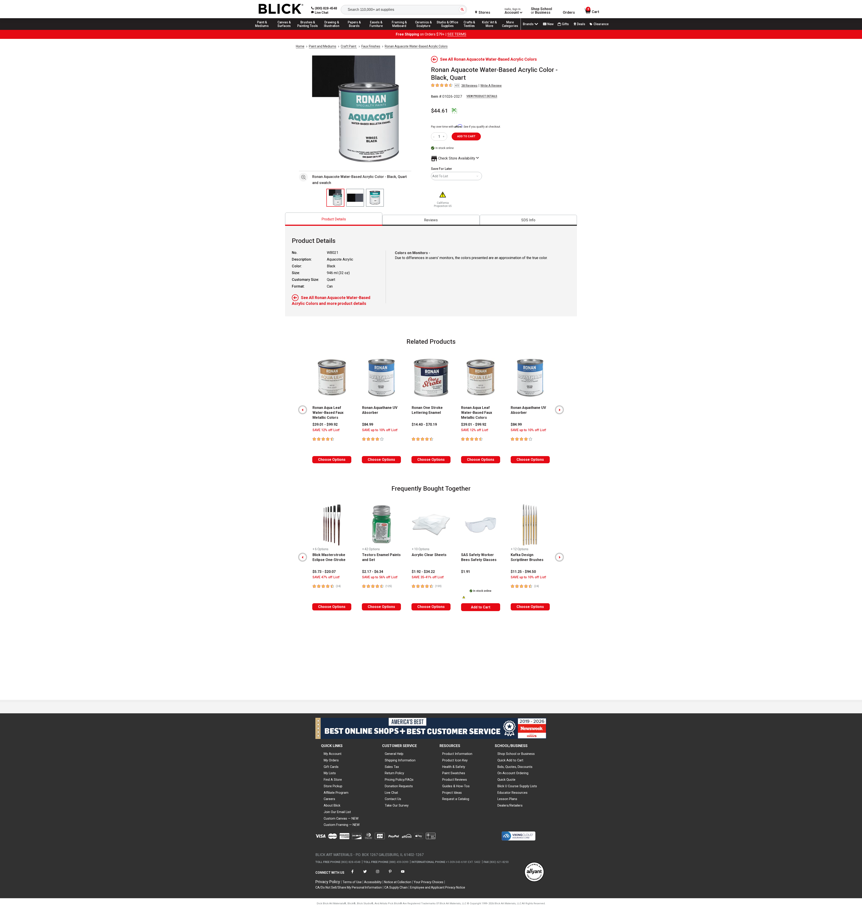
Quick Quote (506, 780)
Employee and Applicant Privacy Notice (437, 887)
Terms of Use (352, 882)
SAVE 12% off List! (326, 430)
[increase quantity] (444, 136)
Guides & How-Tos (456, 786)
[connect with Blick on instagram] (377, 874)
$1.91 (465, 572)
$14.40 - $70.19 (424, 424)
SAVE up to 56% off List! (380, 577)
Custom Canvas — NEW (341, 818)
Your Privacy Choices (428, 882)
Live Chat (391, 793)
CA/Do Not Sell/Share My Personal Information (348, 887)
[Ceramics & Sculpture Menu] (423, 29)
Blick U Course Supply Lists (517, 786)
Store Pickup (333, 786)
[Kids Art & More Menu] (491, 29)
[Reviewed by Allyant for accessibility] (534, 872)
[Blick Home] (281, 9)
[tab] (333, 219)
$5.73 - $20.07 (324, 572)
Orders (569, 12)
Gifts (565, 24)
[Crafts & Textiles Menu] (471, 29)
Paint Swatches (453, 773)
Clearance (601, 24)
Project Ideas (452, 793)
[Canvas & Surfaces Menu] (284, 29)
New (550, 24)
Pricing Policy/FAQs (399, 780)
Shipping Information (400, 760)
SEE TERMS (456, 34)
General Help (394, 754)
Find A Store (333, 780)
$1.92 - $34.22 (423, 572)
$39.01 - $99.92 (325, 424)
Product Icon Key (455, 760)
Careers (329, 799)
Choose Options (331, 459)
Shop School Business (541, 10)
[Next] (559, 409)
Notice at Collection (397, 882)
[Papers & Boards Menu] (356, 29)
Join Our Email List (337, 812)
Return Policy (394, 773)
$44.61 (439, 111)
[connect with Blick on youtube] (402, 874)
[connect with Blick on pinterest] (390, 874)
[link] (319, 12)
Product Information (457, 754)
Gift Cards (331, 767)
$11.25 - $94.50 (523, 572)
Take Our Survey (397, 805)
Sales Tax (392, 767)
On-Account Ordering (512, 773)
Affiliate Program (336, 793)
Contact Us (393, 799)
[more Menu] (510, 29)
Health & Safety (453, 767)
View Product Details (481, 96)
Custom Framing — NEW (342, 825)
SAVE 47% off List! (326, 577)
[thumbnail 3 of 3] (375, 198)
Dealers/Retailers (510, 805)
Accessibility (373, 882)
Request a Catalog (455, 799)
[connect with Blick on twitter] (365, 874)
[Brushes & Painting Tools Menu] (308, 29)
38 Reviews (469, 85)
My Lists (330, 773)
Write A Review (491, 85)
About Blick (332, 805)
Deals (581, 24)
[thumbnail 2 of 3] (355, 198)
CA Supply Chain (396, 887)
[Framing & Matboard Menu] (399, 29)
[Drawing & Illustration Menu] (332, 29)
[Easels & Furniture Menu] (377, 29)
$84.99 (367, 424)
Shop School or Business (516, 754)
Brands (528, 24)
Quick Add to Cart (510, 760)
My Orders (331, 760)
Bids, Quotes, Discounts (514, 767)
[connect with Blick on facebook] (352, 874)
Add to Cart (480, 607)
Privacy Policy (327, 881)
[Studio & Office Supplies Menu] (447, 29)
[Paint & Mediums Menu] (263, 29)
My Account (332, 754)
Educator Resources (512, 793)
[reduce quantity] (434, 136)
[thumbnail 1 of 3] (335, 198)
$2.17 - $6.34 (372, 572)
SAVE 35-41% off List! (428, 577)
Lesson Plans (507, 799)
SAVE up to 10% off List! (380, 430)
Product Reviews (454, 780)
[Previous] (302, 409)
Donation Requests (399, 786)
